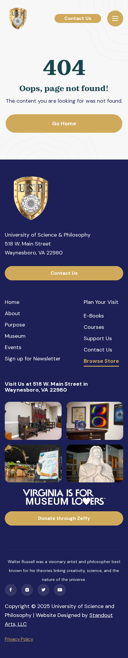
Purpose (15, 324)
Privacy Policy (19, 639)
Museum (15, 336)
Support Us (98, 338)
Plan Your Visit (101, 302)
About (12, 313)
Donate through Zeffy (64, 518)
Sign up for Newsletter (33, 358)
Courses (94, 327)
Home (12, 302)
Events (13, 347)
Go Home (64, 123)
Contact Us (78, 18)
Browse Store (101, 361)
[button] (115, 18)
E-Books (94, 315)
